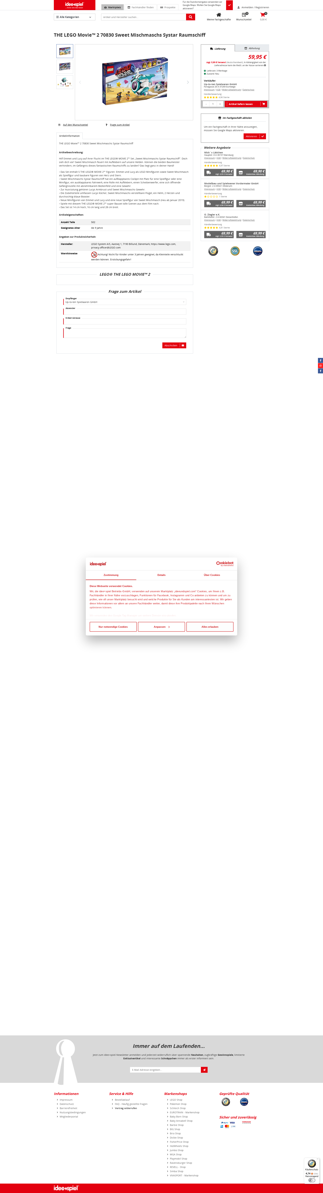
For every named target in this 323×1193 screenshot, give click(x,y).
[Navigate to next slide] (188, 82)
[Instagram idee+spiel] (320, 365)
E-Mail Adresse (73, 318)
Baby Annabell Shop (181, 1120)
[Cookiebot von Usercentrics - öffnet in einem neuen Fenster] (219, 563)
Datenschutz (248, 89)
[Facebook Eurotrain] (320, 370)
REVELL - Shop (178, 1167)
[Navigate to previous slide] (80, 82)
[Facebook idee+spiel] (320, 360)
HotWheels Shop (179, 1146)
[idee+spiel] (74, 5)
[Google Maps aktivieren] (229, 5)
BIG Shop (175, 1129)
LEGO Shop (176, 1099)
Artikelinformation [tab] (69, 135)
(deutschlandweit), (225, 62)
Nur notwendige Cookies (113, 626)
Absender (70, 308)
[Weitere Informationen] (265, 65)
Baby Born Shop (179, 1116)
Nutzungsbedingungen (73, 1112)
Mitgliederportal (69, 1116)
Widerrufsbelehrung (231, 89)
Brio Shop (175, 1133)
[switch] (312, 1180)
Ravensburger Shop (181, 1162)
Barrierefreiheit (68, 1108)
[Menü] (318, 1160)
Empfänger (71, 298)
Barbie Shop (177, 1125)
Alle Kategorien (69, 17)
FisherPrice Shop (179, 1141)
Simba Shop (176, 1171)
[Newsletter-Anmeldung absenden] (204, 1070)
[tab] (218, 48)
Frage (68, 327)
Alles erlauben (210, 626)
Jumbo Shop (177, 1150)
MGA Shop (176, 1154)
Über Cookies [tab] (212, 575)
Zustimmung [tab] (111, 575)
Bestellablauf (122, 1099)
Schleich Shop (178, 1108)
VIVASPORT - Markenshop (184, 1175)
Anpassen (160, 626)
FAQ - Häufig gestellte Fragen (131, 1104)
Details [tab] (161, 575)
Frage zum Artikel (120, 124)
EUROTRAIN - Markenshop (185, 1112)
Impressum (209, 89)
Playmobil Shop (178, 1158)
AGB (218, 89)
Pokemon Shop (178, 1104)
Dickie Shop (176, 1137)
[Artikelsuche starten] (190, 17)
